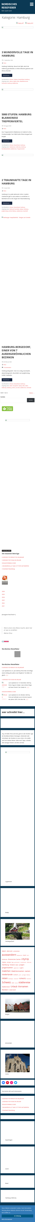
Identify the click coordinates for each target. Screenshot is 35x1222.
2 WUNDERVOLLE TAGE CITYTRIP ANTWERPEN (15, 566)
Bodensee (4, 959)
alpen (4, 951)
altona (11, 81)
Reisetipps (10, 978)
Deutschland (21, 79)
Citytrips (16, 79)
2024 (3, 597)
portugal (24, 974)
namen (27, 971)
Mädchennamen (17, 971)
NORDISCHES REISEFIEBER (9, 5)
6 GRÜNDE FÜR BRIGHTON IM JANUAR (13, 557)
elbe (18, 81)
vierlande (29, 387)
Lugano (21, 968)
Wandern (5, 990)
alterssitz (10, 951)
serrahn (18, 387)
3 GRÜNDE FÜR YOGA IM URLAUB (11, 560)
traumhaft (25, 211)
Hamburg (27, 79)
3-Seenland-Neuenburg (8, 569)
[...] (7, 675)
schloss (13, 387)
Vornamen (23, 986)
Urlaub (14, 986)
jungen (21, 965)
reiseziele (16, 978)
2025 (3, 594)
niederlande (7, 974)
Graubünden (23, 962)
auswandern (9, 954)
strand (16, 982)
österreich (12, 990)
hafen (26, 385)
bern (28, 955)
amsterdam (16, 951)
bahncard (12, 209)
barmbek (17, 209)
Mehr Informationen (7, 1219)
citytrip (14, 81)
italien (17, 965)
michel (10, 211)
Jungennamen (7, 967)
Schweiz (6, 982)
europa (9, 962)
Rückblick (29, 978)
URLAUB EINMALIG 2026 (9, 563)
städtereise (15, 83)
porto (20, 974)
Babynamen (19, 955)
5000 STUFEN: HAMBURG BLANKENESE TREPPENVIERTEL (16, 118)
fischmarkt (4, 83)
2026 (3, 591)
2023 (3, 600)
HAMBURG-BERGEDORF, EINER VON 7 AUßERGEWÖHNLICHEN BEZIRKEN (16, 352)
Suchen (3, 397)
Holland (12, 965)
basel (24, 955)
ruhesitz (22, 978)
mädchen (6, 971)
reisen (5, 978)
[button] (32, 3)
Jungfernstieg (5, 211)
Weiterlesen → (7, 75)
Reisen (11, 79)
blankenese (12, 147)
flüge (13, 962)
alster (11, 385)
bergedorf (15, 385)
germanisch (17, 962)
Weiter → (31, 393)
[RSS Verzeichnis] (5, 584)
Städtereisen (6, 987)
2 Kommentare (7, 367)
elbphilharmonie (24, 81)
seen (13, 983)
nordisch (15, 975)
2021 (3, 606)
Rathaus (14, 211)
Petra (4, 63)
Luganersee (16, 967)
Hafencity (18, 147)
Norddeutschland (6, 149)
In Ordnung (17, 1216)
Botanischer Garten (14, 959)
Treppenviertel (20, 149)
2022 (3, 603)
